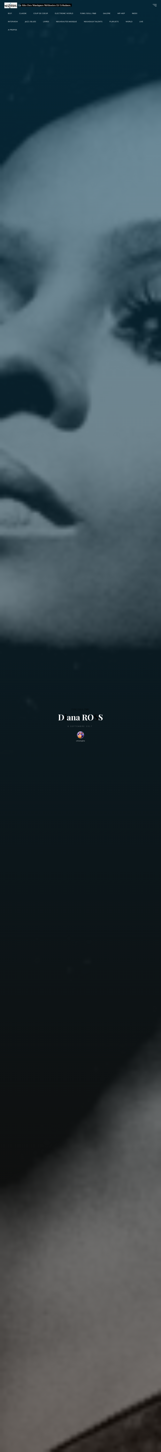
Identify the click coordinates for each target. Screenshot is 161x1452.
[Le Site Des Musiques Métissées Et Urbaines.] (10, 5)
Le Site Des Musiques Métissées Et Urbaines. (45, 5)
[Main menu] (155, 5)
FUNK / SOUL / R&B (80, 709)
